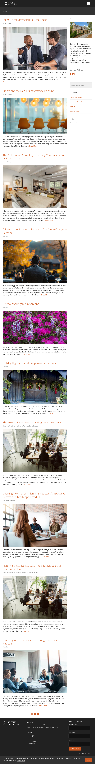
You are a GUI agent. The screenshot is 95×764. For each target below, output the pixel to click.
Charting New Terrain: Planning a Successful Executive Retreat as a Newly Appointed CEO (34, 495)
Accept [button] (89, 760)
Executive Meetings (9, 426)
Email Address (73, 724)
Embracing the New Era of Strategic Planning (28, 91)
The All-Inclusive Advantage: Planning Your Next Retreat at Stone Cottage (35, 156)
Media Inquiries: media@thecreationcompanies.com (43, 727)
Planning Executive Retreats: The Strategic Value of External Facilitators (32, 567)
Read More (7, 82)
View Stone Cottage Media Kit (36, 725)
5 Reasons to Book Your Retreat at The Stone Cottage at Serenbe (35, 231)
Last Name (72, 740)
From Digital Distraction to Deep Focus (25, 19)
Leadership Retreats (22, 426)
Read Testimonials (32, 743)
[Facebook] (28, 736)
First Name (72, 732)
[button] (88, 3)
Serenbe (5, 236)
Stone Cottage (7, 23)
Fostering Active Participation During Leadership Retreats (30, 641)
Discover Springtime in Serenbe (21, 304)
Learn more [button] (21, 761)
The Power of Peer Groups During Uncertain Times (32, 422)
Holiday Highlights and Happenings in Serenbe (30, 363)
